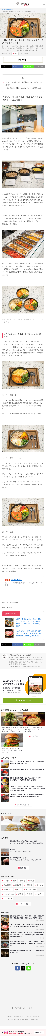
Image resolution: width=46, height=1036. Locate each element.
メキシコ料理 (30, 890)
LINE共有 (28, 66)
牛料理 (29, 894)
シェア (17, 66)
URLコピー (40, 66)
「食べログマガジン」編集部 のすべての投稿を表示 (24, 667)
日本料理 (7, 885)
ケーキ (22, 881)
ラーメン (39, 885)
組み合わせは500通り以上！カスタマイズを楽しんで (24, 88)
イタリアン (7, 890)
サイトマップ (25, 1016)
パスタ (6, 881)
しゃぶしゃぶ (8, 894)
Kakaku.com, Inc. (14, 1019)
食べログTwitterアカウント (23, 968)
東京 (15, 53)
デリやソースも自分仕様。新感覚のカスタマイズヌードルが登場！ (23, 83)
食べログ (31, 1008)
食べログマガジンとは (18, 1008)
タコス (19, 890)
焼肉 (14, 881)
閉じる (2, 1033)
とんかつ (39, 894)
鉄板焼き (18, 885)
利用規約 (16, 1016)
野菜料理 (25, 53)
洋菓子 (31, 881)
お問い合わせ (35, 1016)
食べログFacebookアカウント (17, 968)
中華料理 (28, 885)
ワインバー (7, 898)
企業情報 (9, 1016)
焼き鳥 (20, 894)
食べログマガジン (23, 4)
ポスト (6, 66)
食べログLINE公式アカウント (28, 968)
